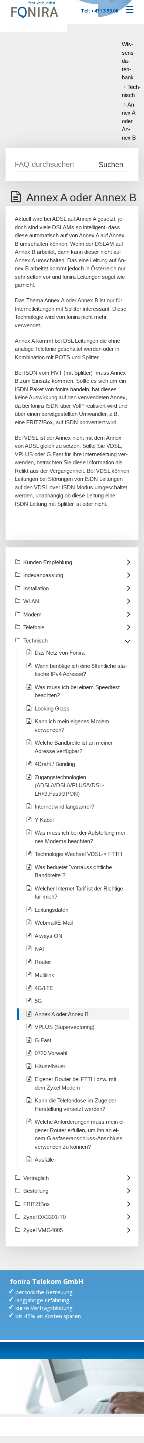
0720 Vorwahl (51, 1053)
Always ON (48, 936)
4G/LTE (44, 988)
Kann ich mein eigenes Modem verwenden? (72, 725)
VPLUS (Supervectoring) (65, 1027)
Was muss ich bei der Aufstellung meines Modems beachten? (81, 837)
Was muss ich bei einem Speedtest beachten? (77, 691)
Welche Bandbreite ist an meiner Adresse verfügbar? (74, 747)
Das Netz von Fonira (60, 652)
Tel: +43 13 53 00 (99, 10)
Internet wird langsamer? (64, 806)
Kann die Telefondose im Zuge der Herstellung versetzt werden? (75, 1104)
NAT (40, 949)
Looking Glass (52, 708)
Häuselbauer (50, 1066)
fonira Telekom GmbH (46, 1281)
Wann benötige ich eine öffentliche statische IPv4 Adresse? (81, 670)
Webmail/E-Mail (54, 923)
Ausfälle (44, 1159)
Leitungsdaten (51, 910)
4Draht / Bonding (55, 764)
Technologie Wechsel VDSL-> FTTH (78, 854)
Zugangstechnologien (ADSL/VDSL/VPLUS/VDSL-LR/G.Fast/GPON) (69, 785)
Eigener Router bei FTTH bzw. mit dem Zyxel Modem (75, 1083)
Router (43, 962)
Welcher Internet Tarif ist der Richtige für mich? (79, 892)
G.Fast (43, 1040)
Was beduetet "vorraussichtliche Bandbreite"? (73, 871)
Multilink (44, 975)
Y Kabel (44, 820)
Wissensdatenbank (129, 60)
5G (38, 1001)
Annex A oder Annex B (129, 121)
